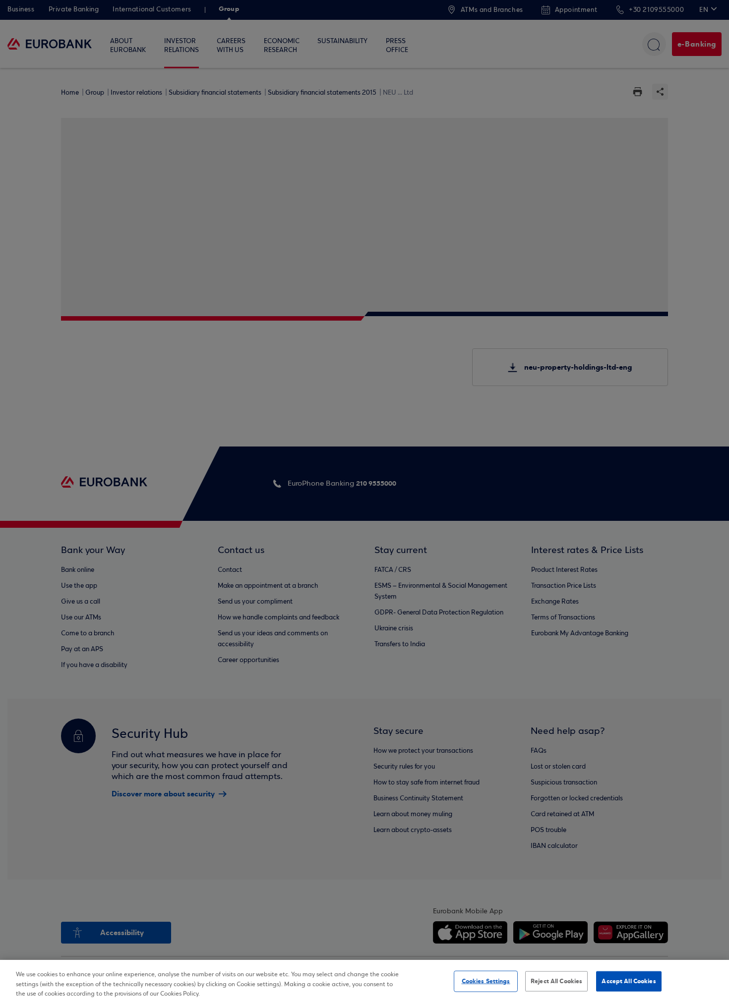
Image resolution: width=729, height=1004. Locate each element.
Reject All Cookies (556, 981)
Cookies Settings (486, 981)
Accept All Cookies (629, 981)
